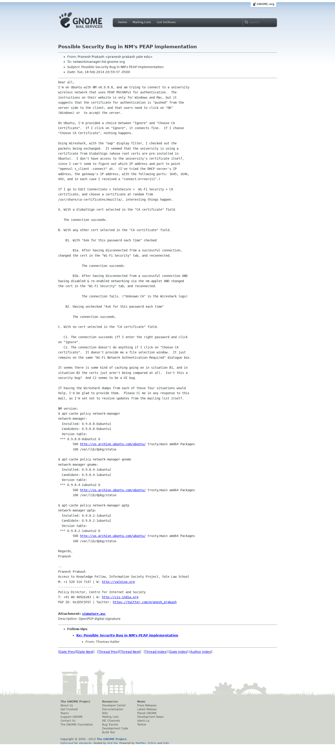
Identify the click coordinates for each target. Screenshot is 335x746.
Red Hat (112, 743)
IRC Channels (111, 720)
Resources (110, 701)
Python (152, 743)
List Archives (166, 22)
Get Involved (69, 709)
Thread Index (155, 652)
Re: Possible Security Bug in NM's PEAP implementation (127, 635)
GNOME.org (265, 4)
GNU (166, 743)
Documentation (112, 709)
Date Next (85, 652)
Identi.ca (143, 720)
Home (122, 22)
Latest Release (147, 709)
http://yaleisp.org (118, 582)
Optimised (66, 743)
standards (85, 743)
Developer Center (114, 705)
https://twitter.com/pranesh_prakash (145, 602)
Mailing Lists (142, 22)
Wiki (105, 713)
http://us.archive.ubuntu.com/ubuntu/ (113, 444)
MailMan (141, 743)
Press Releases (147, 705)
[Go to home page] (87, 29)
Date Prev (67, 652)
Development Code (115, 728)
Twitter (141, 724)
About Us (66, 705)
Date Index (178, 652)
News (141, 701)
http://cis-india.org (120, 597)
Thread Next (130, 652)
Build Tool (108, 732)
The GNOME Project (75, 701)
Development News (150, 716)
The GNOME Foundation (76, 724)
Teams (64, 713)
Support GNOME (71, 716)
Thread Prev (108, 652)
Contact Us (67, 720)
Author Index (200, 652)
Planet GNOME (147, 713)
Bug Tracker (110, 724)
